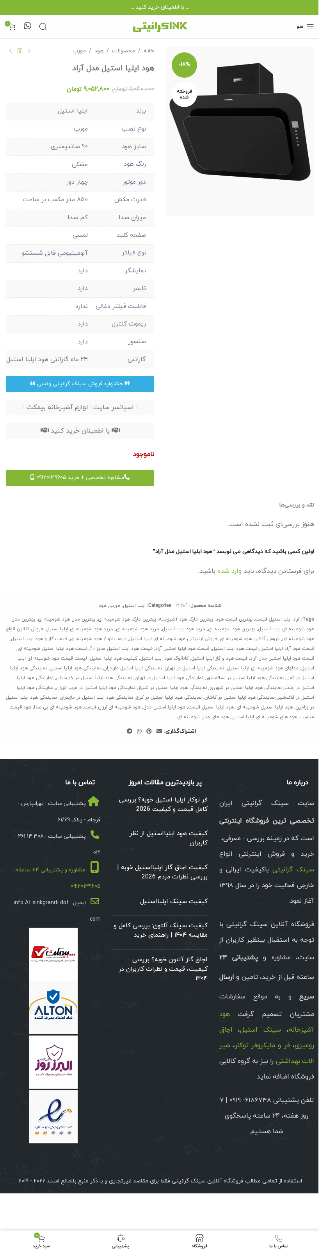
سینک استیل (260, 1030)
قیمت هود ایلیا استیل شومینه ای (52, 649)
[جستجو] (43, 26)
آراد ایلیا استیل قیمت (277, 619)
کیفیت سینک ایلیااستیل (174, 901)
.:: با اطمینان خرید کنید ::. (160, 7)
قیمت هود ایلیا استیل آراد (182, 649)
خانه (149, 51)
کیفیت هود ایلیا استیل (113, 658)
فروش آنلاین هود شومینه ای (249, 639)
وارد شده (229, 571)
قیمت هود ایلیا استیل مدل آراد (282, 658)
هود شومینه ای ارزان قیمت (112, 707)
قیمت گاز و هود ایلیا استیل (39, 639)
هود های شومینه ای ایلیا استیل (264, 717)
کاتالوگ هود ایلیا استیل (164, 658)
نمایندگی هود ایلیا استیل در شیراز (172, 688)
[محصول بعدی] (10, 51)
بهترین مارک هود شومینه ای (127, 619)
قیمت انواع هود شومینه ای (98, 639)
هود (98, 51)
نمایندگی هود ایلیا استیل (75, 668)
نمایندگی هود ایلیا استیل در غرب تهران (95, 688)
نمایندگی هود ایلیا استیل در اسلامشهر (245, 678)
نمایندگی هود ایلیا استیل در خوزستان (94, 678)
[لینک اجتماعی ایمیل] (159, 731)
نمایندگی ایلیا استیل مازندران (132, 668)
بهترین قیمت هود (234, 619)
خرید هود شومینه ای (137, 629)
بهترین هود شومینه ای (231, 629)
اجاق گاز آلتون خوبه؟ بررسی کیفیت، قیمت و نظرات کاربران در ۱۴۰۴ (163, 969)
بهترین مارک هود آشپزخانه (186, 619)
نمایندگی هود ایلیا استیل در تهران (169, 678)
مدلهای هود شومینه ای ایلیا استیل (263, 668)
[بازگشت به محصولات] (20, 51)
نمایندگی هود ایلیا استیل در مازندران (96, 697)
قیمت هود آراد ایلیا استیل (287, 649)
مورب (79, 51)
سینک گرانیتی (293, 870)
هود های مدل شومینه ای (203, 717)
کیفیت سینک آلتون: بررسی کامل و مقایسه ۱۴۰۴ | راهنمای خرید (161, 930)
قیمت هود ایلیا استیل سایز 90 (121, 649)
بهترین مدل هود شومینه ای (66, 619)
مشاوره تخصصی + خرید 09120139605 (79, 477)
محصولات (123, 51)
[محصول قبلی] (29, 51)
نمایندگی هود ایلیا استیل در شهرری (246, 688)
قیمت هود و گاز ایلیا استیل (219, 658)
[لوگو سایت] (160, 26)
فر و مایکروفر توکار (262, 1045)
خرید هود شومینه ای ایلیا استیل (79, 629)
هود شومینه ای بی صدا (58, 707)
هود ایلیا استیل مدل (164, 707)
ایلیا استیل (134, 606)
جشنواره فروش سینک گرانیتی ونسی (80, 384)
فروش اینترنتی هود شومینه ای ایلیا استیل (173, 639)
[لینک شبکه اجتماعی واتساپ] (139, 731)
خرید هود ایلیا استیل (183, 629)
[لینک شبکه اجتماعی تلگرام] (129, 731)
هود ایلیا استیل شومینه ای (264, 707)
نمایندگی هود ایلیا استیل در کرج (169, 697)
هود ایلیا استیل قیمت (211, 707)
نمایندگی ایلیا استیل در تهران (194, 668)
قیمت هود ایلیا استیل (235, 649)
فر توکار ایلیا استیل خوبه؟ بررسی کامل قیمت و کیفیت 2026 (163, 805)
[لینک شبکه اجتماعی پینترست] (149, 731)
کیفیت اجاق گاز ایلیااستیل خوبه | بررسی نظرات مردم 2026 (162, 872)
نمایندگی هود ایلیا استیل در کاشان (239, 697)
